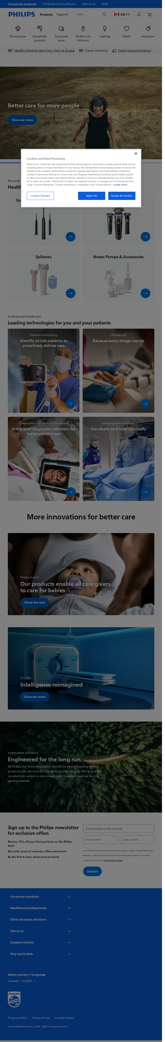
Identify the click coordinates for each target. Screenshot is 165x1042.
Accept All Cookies (121, 196)
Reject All (91, 196)
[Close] (135, 153)
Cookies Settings (40, 196)
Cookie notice (120, 185)
